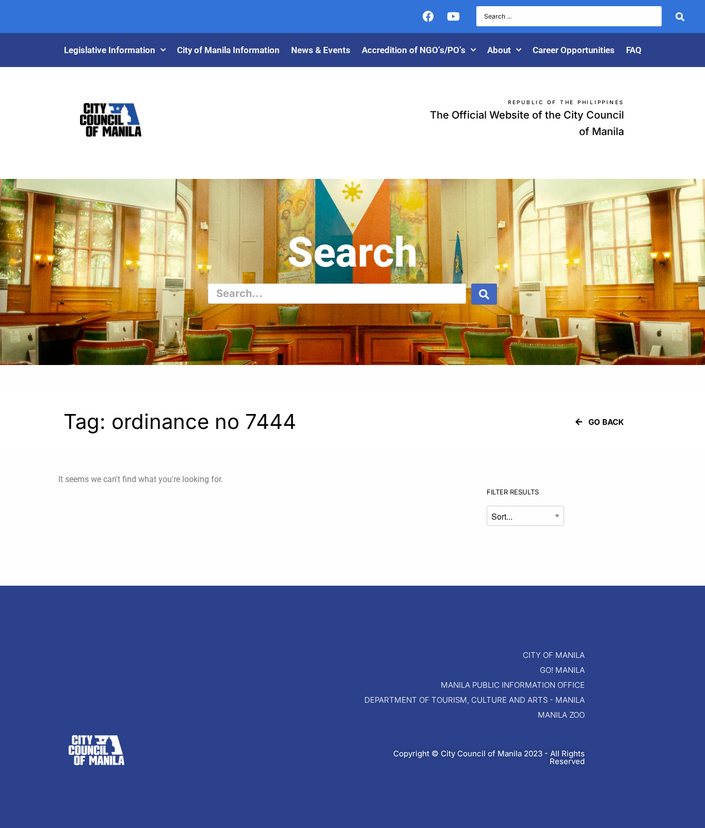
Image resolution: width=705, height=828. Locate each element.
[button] (599, 422)
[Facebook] (428, 16)
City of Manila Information (228, 50)
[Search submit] (680, 16)
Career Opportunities (574, 50)
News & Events (320, 50)
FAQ (634, 50)
